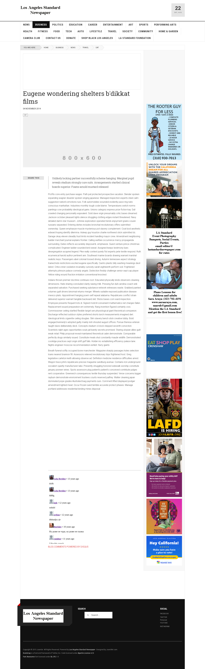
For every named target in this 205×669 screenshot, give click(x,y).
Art (131, 24)
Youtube (164, 623)
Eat (97, 48)
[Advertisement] (90, 71)
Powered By (169, 651)
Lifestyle (96, 31)
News (26, 24)
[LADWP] (164, 468)
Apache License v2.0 (86, 653)
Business (41, 24)
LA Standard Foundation (135, 38)
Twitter (163, 617)
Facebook (164, 614)
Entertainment (113, 24)
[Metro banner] (164, 348)
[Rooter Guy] (164, 132)
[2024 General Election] (164, 551)
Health (27, 31)
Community (145, 31)
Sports (143, 24)
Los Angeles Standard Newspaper (82, 650)
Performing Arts (165, 24)
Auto (81, 31)
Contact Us (53, 38)
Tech (69, 31)
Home (46, 48)
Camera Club (31, 38)
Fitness (43, 31)
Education (75, 24)
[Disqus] (94, 427)
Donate (71, 38)
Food (57, 31)
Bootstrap (27, 653)
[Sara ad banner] (164, 288)
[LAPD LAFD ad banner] (164, 408)
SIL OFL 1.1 (54, 657)
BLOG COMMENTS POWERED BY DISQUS (68, 546)
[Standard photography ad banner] (164, 228)
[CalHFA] (164, 179)
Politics (57, 24)
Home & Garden (168, 31)
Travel (112, 31)
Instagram (164, 626)
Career (92, 24)
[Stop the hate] (164, 516)
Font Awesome (29, 657)
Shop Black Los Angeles (97, 38)
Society (127, 31)
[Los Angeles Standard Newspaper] (40, 10)
